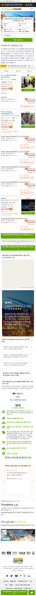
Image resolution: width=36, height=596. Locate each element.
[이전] (1, 66)
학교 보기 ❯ (28, 90)
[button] (1, 1)
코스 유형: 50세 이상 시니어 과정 (17, 65)
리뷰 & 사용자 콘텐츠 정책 (22, 585)
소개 (30, 581)
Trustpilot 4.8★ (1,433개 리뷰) (13, 4)
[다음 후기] (32, 480)
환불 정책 (13, 581)
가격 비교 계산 (18, 40)
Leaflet (23, 287)
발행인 (11, 585)
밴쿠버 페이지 (24, 317)
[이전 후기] (3, 480)
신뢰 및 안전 (8, 588)
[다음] (34, 66)
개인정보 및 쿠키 (22, 581)
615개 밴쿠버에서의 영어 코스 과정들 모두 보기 (18, 234)
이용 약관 (5, 581)
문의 (6, 585)
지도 (29, 65)
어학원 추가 (27, 588)
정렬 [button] (19, 71)
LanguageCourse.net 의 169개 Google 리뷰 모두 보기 (18, 525)
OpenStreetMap (30, 287)
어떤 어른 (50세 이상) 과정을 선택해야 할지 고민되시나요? (17, 382)
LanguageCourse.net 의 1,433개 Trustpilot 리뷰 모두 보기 (17, 513)
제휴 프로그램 (18, 588)
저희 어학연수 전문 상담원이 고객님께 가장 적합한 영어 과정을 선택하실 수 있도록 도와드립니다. (17, 387)
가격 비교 (3, 65)
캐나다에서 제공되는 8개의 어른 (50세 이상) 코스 (18, 246)
